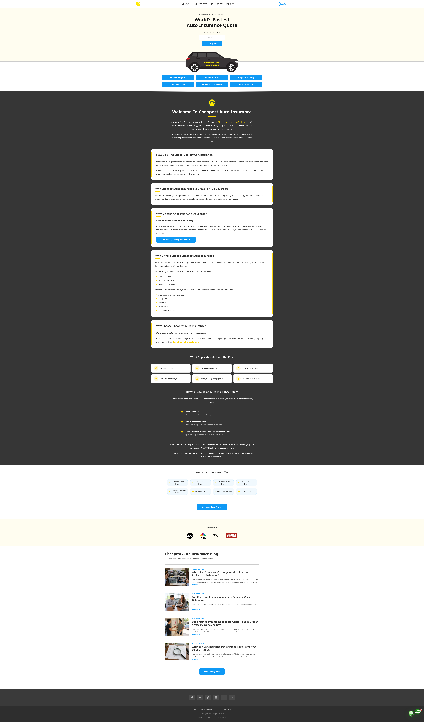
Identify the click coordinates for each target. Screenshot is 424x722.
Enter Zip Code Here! (212, 32)
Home (195, 710)
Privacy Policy (211, 717)
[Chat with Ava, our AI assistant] (414, 715)
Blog (217, 710)
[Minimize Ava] (420, 710)
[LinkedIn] (232, 697)
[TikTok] (208, 697)
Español (283, 4)
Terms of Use (222, 717)
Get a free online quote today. (186, 342)
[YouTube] (200, 697)
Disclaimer (201, 717)
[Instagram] (216, 697)
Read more (196, 584)
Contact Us (227, 710)
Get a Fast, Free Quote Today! (176, 239)
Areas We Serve (206, 710)
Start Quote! (212, 43)
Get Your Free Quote (212, 507)
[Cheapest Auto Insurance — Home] (138, 4)
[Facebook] (192, 697)
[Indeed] (224, 697)
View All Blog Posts (212, 671)
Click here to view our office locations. (234, 122)
